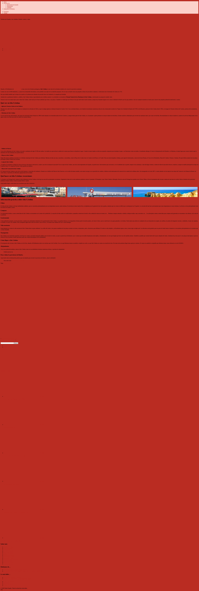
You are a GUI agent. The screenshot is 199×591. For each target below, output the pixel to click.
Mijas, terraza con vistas (11, 484)
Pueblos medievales (8, 564)
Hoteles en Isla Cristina (19, 252)
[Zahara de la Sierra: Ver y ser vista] (21, 453)
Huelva (5, 50)
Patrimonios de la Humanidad (11, 559)
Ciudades (9, 7)
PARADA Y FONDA (9, 9)
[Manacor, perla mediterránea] (21, 538)
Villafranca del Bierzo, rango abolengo (16, 512)
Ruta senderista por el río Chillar (9, 338)
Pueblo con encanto (8, 562)
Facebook (6, 11)
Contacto (6, 585)
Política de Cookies (8, 584)
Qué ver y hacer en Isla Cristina (17, 44)
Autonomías (10, 6)
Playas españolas (8, 561)
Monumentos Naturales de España (12, 577)
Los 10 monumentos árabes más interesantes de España (17, 578)
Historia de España (8, 552)
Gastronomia (7, 549)
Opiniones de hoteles (9, 555)
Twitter (5, 13)
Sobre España (9, 17)
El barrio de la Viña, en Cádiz (8, 340)
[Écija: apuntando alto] (21, 424)
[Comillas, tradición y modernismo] (21, 396)
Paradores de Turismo (9, 557)
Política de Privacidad (9, 581)
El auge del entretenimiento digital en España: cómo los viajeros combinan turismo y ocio (25, 571)
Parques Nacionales (8, 558)
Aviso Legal (7, 582)
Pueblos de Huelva (8, 263)
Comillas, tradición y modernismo (14, 399)
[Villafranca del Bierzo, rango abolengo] (21, 509)
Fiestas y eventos (8, 548)
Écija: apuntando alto (11, 427)
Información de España (12, 4)
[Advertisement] (47, 31)
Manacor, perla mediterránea (13, 541)
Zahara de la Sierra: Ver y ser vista (15, 456)
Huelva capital (17, 89)
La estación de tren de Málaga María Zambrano (15, 570)
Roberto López (7, 48)
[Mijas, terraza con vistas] (21, 481)
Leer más (41, 396)
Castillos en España (8, 547)
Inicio (5, 2)
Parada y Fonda (6, 371)
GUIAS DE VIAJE (8, 551)
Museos (6, 554)
